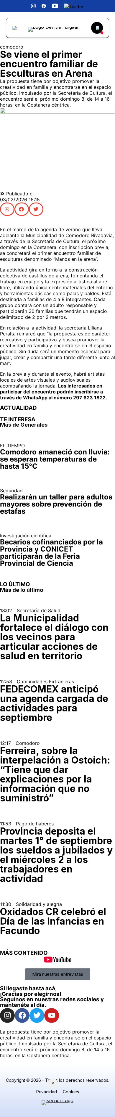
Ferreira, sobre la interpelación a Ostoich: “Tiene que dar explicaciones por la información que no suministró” (55, 774)
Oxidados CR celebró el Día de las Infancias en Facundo (53, 921)
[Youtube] (51, 1015)
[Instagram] (7, 1015)
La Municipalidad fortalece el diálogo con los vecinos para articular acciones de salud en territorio (54, 637)
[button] (7, 209)
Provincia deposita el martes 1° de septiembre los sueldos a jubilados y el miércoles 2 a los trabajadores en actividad (56, 854)
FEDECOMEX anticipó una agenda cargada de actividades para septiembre (54, 703)
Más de (23, 424)
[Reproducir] (97, 28)
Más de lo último (21, 589)
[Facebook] (22, 1015)
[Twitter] (36, 1015)
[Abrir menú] (15, 28)
